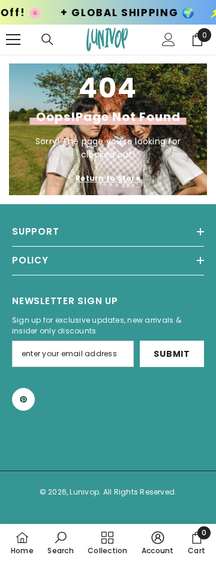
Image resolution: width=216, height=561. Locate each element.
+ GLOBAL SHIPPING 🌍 (118, 13)
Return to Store (108, 178)
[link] (60, 542)
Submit (172, 354)
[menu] (13, 39)
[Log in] (168, 39)
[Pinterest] (23, 399)
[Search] (47, 39)
